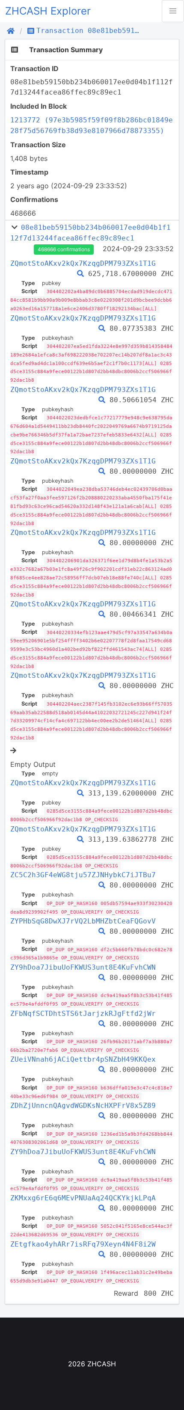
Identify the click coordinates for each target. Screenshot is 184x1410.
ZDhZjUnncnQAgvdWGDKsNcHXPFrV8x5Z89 (83, 1105)
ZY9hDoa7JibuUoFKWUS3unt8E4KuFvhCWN (83, 967)
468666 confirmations (64, 249)
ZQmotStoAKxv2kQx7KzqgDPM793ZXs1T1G (83, 263)
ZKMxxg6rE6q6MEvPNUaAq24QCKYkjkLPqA (83, 1198)
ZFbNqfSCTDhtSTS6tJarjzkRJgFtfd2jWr (83, 1013)
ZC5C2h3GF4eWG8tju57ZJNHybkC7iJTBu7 (83, 875)
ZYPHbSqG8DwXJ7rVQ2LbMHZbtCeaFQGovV (83, 921)
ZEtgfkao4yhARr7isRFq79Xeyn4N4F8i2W (83, 1244)
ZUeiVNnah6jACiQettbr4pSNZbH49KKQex (83, 1059)
